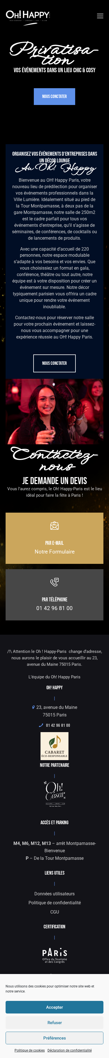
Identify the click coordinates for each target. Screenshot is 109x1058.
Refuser (55, 1022)
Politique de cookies (30, 1050)
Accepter (54, 1007)
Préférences (54, 1038)
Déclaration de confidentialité (70, 1050)
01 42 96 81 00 (56, 725)
